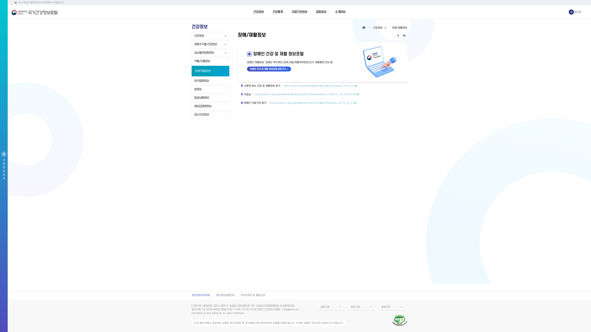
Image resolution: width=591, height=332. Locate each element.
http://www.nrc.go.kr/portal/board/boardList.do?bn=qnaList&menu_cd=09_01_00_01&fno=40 (305, 94)
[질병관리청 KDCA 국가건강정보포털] (35, 12)
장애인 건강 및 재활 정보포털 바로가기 (268, 69)
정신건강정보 (201, 114)
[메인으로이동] (364, 28)
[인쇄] (404, 36)
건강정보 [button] (377, 27)
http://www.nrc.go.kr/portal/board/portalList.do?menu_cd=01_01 (318, 86)
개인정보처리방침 (201, 295)
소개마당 (340, 12)
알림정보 (321, 12)
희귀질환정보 (201, 81)
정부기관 (385, 307)
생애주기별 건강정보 (205, 44)
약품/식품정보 (202, 61)
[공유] (398, 36)
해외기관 (325, 307)
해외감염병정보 (202, 106)
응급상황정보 (201, 97)
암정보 (198, 89)
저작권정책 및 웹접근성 (252, 295)
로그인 (578, 12)
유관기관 (355, 307)
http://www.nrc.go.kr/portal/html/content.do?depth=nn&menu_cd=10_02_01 (311, 103)
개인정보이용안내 (225, 295)
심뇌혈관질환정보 (204, 52)
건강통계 (278, 12)
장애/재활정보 (203, 71)
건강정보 (258, 12)
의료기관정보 (299, 12)
